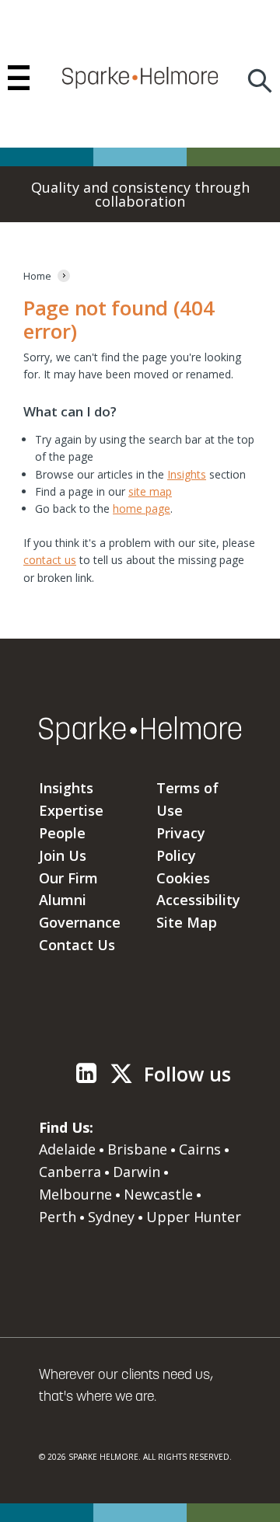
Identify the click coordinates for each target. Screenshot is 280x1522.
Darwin (136, 1171)
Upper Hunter (193, 1216)
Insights (186, 474)
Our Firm (68, 878)
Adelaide (67, 1149)
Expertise (71, 810)
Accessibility (198, 899)
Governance (80, 922)
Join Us (62, 855)
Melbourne (75, 1194)
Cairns (200, 1149)
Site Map (186, 922)
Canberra (70, 1171)
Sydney (111, 1216)
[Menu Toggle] (19, 77)
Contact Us (77, 944)
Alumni (62, 899)
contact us (49, 559)
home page (141, 508)
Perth (57, 1216)
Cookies (183, 878)
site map (150, 491)
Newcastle (158, 1194)
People (62, 833)
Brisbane (137, 1149)
